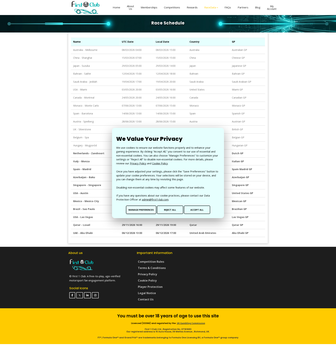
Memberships (149, 7)
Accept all (197, 209)
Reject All (170, 209)
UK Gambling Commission (191, 323)
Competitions (172, 7)
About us (130, 7)
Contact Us (145, 299)
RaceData (210, 7)
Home (116, 7)
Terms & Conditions (152, 268)
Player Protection (150, 287)
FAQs (228, 7)
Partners (243, 7)
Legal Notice (147, 293)
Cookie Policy (160, 163)
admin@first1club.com (155, 199)
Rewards (192, 7)
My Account (271, 7)
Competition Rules (151, 262)
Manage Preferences (141, 209)
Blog (257, 7)
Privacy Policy (138, 163)
